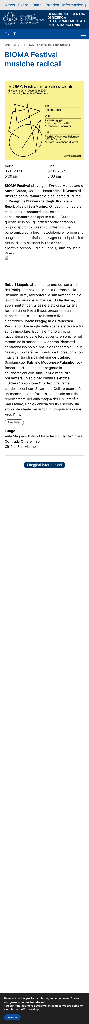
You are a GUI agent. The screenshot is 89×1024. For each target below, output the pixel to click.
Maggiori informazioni (44, 465)
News (10, 4)
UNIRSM (10, 44)
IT (14, 34)
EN (7, 34)
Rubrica (52, 4)
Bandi (37, 4)
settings (34, 1009)
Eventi (23, 4)
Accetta (12, 1017)
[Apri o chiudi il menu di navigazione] (83, 34)
